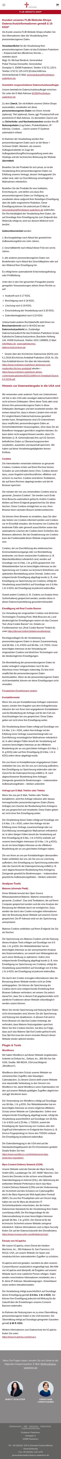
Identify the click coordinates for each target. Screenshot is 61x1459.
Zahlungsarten (15, 1426)
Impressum (34, 1426)
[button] (4, 4)
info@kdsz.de (9, 344)
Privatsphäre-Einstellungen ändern (19, 691)
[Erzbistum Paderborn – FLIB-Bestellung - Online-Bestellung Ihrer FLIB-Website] (31, 5)
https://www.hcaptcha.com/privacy (19, 1337)
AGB (25, 1426)
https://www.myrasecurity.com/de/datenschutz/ (25, 1234)
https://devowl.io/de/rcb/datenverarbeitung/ (29, 631)
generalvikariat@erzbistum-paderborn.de (22, 210)
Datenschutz (45, 1426)
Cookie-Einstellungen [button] (31, 1428)
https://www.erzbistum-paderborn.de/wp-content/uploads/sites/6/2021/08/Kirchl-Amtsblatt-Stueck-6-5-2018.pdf (30, 375)
